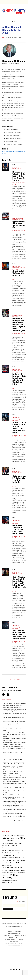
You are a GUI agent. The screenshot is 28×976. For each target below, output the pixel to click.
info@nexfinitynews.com (15, 926)
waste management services (9, 880)
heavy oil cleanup (10, 863)
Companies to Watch (10, 939)
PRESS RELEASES (14, 941)
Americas (9, 835)
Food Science (15, 218)
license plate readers (9, 868)
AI (3, 835)
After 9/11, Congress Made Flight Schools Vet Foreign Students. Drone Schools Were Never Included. (19, 427)
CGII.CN (17, 838)
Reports (21, 939)
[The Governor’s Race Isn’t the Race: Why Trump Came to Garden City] (5, 471)
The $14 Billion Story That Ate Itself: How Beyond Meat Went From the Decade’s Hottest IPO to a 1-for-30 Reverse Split (19, 582)
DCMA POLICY (20, 955)
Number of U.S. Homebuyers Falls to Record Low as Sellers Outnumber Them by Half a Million (19, 379)
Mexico (20, 868)
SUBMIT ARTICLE (7, 935)
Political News (21, 169)
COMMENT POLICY (9, 955)
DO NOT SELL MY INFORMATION (14, 953)
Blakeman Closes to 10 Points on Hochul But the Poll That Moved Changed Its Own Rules (18, 176)
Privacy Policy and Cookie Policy (14, 947)
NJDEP (11, 870)
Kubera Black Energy (7, 865)
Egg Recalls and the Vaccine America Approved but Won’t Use (18, 224)
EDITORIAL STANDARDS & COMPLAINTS (14, 943)
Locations (18, 931)
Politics (23, 870)
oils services (17, 870)
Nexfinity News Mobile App (14, 933)
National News (15, 168)
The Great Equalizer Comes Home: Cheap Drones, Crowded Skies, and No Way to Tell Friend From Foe (19, 634)
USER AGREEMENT (7, 957)
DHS (9, 846)
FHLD (3, 860)
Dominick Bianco (8, 855)
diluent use (12, 853)
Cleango (4, 840)
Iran (18, 862)
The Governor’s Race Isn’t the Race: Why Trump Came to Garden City (19, 479)
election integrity (8, 858)
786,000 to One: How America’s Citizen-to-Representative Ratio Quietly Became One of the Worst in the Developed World (14, 709)
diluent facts (21, 850)
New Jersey (5, 870)
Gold (3, 863)
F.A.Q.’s (17, 937)
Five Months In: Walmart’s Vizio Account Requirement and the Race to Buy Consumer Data (13, 767)
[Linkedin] (14, 969)
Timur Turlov (13, 872)
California (5, 838)
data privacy (18, 843)
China (22, 838)
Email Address (7, 903)
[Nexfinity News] (14, 11)
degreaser (4, 845)
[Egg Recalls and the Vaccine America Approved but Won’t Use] (5, 216)
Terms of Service (14, 949)
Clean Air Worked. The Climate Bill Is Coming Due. (18, 273)
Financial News (16, 522)
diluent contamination (7, 848)
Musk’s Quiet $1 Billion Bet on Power (12, 795)
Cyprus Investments (7, 843)
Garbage (23, 860)
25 (14, 679)
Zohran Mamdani (8, 882)
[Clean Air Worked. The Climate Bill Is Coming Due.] (5, 266)
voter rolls (5, 875)
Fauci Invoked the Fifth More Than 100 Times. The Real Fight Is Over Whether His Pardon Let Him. (14, 783)
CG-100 (12, 838)
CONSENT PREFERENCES (14, 951)
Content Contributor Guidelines (14, 959)
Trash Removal (21, 872)
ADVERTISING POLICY (19, 935)
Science (4, 872)
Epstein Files (19, 858)
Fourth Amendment (13, 860)
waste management (9, 877)
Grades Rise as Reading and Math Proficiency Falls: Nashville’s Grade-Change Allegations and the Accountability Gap (18, 324)
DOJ (17, 853)
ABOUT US (9, 931)
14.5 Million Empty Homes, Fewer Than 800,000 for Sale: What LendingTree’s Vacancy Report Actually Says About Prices (14, 777)
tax (8, 872)
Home (3, 37)
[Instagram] (11, 969)
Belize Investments (19, 835)
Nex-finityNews (19, 219)
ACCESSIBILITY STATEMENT (14, 945)
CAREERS (11, 937)
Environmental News (17, 267)
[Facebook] (8, 969)
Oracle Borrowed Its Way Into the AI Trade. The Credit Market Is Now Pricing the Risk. (18, 529)
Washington (14, 875)
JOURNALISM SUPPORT (20, 957)
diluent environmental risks (9, 850)
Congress (10, 841)
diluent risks (5, 853)
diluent (14, 846)
